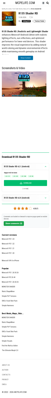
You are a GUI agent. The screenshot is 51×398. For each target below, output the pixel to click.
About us (6, 365)
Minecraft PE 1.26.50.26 (10, 273)
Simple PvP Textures (9, 296)
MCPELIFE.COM (25, 3)
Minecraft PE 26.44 (8, 277)
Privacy (5, 380)
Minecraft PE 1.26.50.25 (10, 282)
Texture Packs (39, 21)
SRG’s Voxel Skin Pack (9, 301)
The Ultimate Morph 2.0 (10, 350)
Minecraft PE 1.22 (8, 244)
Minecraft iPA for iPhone (10, 261)
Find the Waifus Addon (10, 346)
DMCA (4, 384)
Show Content (26, 58)
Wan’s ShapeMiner (8, 291)
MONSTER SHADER (8, 287)
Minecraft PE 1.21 (8, 248)
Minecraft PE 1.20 (8, 253)
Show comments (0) (13, 223)
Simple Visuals (7, 341)
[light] (43, 2)
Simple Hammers (8, 305)
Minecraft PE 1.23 (8, 239)
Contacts (6, 375)
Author (5, 370)
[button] (4, 3)
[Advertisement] (25, 125)
